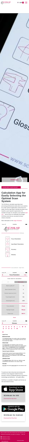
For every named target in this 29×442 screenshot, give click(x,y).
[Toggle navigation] (26, 2)
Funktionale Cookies (6, 438)
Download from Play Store (10, 418)
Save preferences (4, 441)
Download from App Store (10, 398)
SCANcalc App (15, 179)
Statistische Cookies (6, 436)
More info (23, 434)
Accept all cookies (20, 440)
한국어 (21, 2)
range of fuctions (18, 220)
